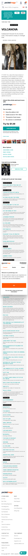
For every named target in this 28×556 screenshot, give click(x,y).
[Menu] (2, 3)
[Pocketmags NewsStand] (9, 2)
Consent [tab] (5, 267)
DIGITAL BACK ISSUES (8, 156)
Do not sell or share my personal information (14, 291)
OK (14, 285)
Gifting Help (16, 510)
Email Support (17, 501)
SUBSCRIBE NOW (11, 128)
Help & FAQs (16, 498)
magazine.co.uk (17, 541)
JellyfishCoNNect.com (19, 543)
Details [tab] (14, 267)
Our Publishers (4, 511)
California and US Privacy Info (6, 520)
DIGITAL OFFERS (7, 154)
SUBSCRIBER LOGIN (8, 150)
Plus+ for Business (5, 514)
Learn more (6, 136)
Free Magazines (5, 506)
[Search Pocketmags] (3, 7)
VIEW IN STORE (19, 169)
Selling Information (5, 545)
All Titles (3, 498)
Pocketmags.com (18, 538)
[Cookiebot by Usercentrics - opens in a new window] (20, 263)
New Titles (3, 501)
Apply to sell (4, 547)
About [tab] (23, 267)
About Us (16, 535)
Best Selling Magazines (6, 503)
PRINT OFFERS (6, 152)
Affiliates (3, 538)
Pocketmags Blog (5, 509)
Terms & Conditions (5, 524)
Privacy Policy (4, 517)
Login (2, 550)
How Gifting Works (18, 508)
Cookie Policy (4, 527)
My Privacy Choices (5, 529)
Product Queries (5, 535)
